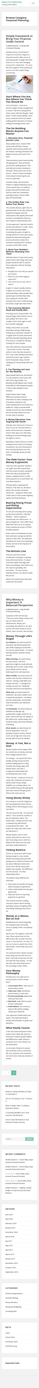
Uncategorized (10, 1311)
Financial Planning (13, 48)
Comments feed (11, 1342)
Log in (7, 1333)
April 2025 (9, 1219)
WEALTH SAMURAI (12, 2)
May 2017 (9, 1245)
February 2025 (10, 1223)
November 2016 (11, 1263)
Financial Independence (14, 1293)
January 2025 (10, 1228)
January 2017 (10, 1259)
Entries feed (10, 1337)
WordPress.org (11, 1346)
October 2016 (10, 1267)
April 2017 (9, 1250)
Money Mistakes (11, 1302)
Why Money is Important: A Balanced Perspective (19, 602)
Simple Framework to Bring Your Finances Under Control (19, 38)
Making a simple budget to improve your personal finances (18, 1190)
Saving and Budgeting (13, 1307)
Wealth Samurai (13, 46)
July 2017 (8, 1241)
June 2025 (9, 1214)
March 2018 (9, 1236)
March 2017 (9, 1254)
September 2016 (11, 1272)
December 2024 (11, 1232)
